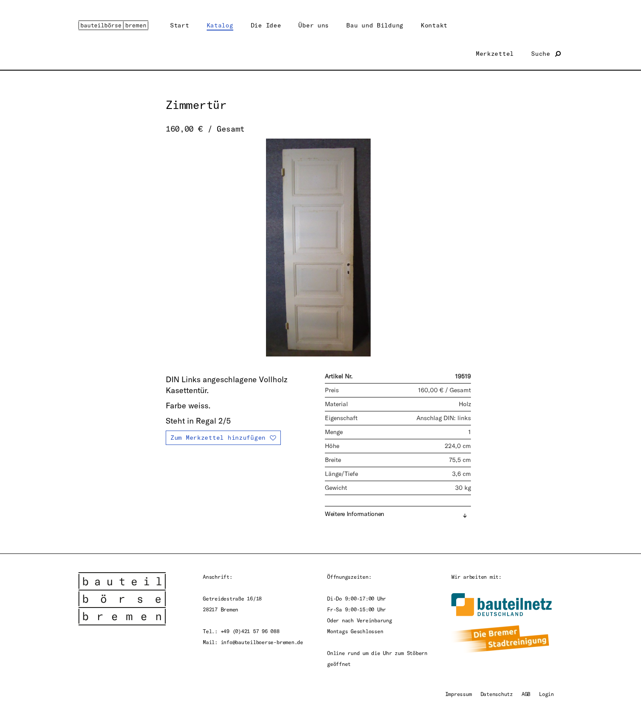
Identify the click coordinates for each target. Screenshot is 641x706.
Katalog (220, 25)
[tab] (398, 514)
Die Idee (266, 25)
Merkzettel (495, 53)
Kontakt (434, 25)
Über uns (313, 25)
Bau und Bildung (374, 25)
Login (546, 694)
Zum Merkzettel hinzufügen (218, 437)
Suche (542, 53)
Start (179, 25)
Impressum (458, 694)
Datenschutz (497, 694)
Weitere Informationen (354, 514)
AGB (526, 694)
